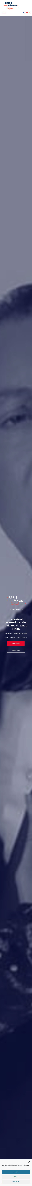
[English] (27, 12)
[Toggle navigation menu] (4, 12)
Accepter (16, 1172)
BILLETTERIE (16, 650)
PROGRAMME (16, 643)
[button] (29, 1162)
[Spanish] (29, 12)
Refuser (16, 1177)
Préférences (16, 1181)
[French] (24, 12)
